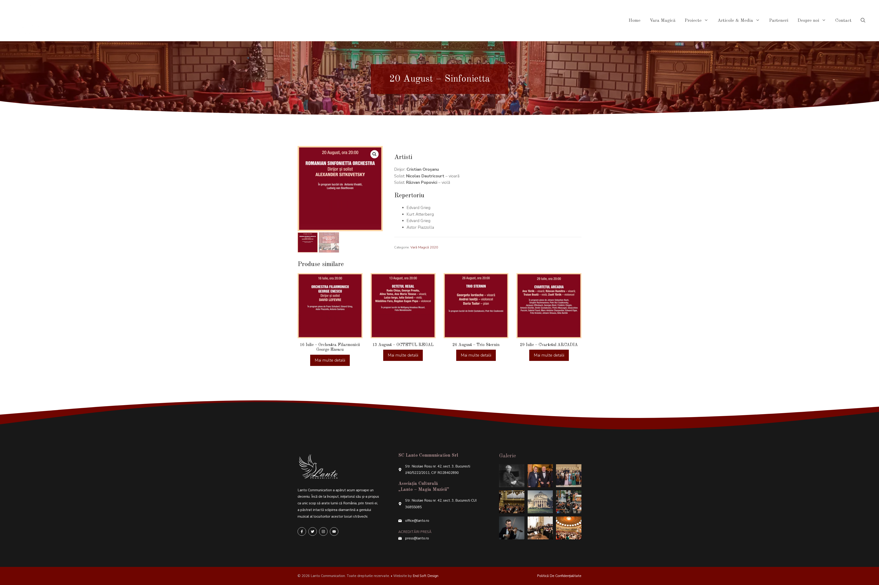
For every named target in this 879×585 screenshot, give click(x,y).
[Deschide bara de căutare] (863, 20)
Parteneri (778, 20)
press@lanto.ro (417, 538)
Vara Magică (663, 20)
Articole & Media (735, 20)
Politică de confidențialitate (559, 576)
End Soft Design (425, 576)
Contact (843, 20)
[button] (374, 154)
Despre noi (808, 20)
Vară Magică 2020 (424, 247)
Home (634, 20)
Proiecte (693, 20)
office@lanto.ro (417, 520)
